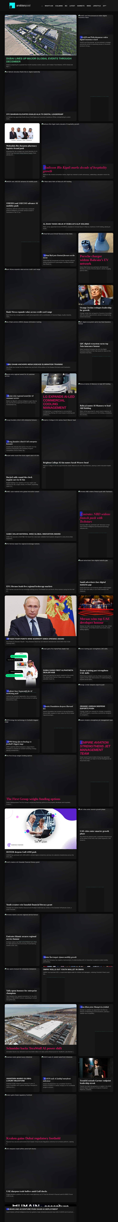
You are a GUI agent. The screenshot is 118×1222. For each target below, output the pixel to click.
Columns (59, 6)
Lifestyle (97, 6)
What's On (49, 6)
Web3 (89, 6)
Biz (66, 6)
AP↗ (104, 6)
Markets (80, 6)
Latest (72, 6)
